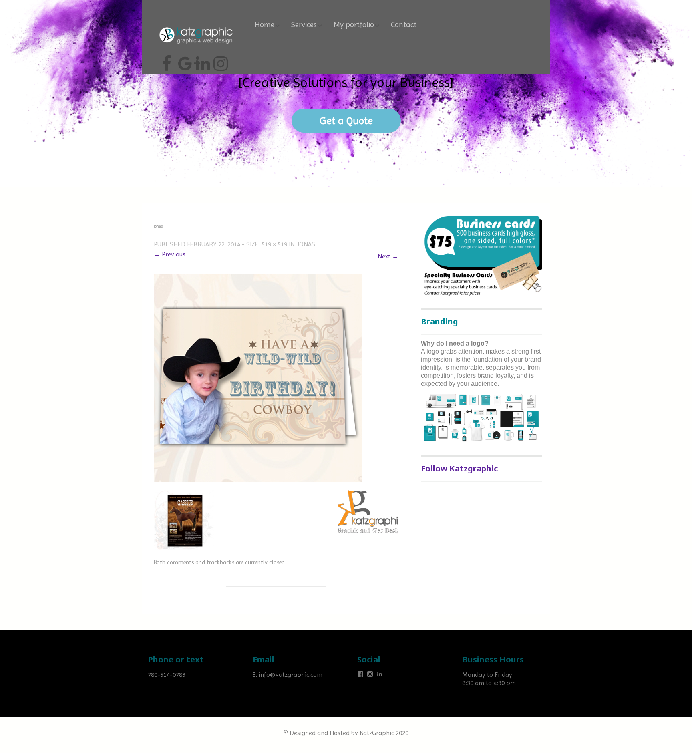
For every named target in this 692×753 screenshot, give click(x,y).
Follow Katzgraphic (459, 468)
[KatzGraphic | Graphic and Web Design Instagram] (219, 60)
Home (264, 24)
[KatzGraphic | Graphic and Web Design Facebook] (167, 60)
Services (304, 24)
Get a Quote (346, 121)
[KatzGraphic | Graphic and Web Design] (196, 26)
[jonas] (258, 378)
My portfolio (354, 24)
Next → (388, 256)
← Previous (169, 254)
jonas (305, 244)
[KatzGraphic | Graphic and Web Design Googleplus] (184, 60)
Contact (403, 24)
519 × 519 (274, 244)
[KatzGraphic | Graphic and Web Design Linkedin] (202, 60)
